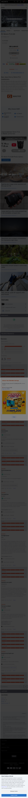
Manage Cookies (14, 791)
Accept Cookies (14, 795)
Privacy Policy (4, 786)
